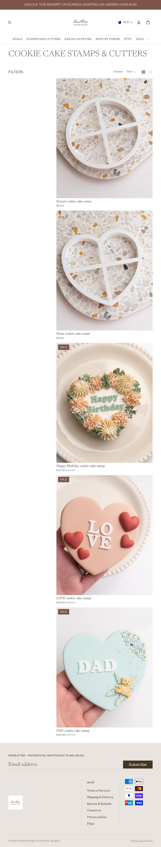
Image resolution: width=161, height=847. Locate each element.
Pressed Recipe (26, 841)
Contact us (94, 810)
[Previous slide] (62, 270)
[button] (131, 72)
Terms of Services (98, 790)
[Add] (146, 191)
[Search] (9, 22)
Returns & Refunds (99, 804)
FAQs (90, 824)
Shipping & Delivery (100, 797)
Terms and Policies (142, 841)
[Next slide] (146, 270)
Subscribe (138, 764)
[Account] (138, 22)
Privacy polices (97, 817)
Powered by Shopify (48, 841)
